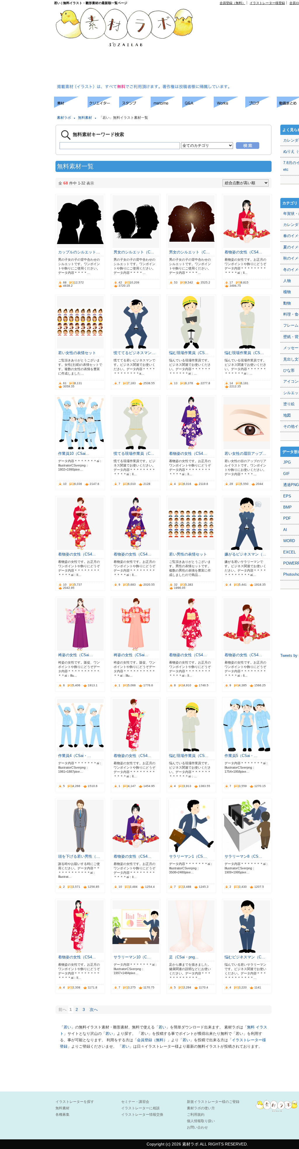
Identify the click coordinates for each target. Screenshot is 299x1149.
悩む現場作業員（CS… (188, 353)
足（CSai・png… (184, 957)
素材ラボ (64, 118)
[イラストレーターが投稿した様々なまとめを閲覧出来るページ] (166, 106)
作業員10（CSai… (73, 453)
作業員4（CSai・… (74, 755)
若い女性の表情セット (77, 353)
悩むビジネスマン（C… (245, 957)
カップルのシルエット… (79, 252)
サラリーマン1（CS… (188, 856)
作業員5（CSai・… (241, 755)
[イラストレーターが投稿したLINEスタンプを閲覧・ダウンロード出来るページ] (135, 106)
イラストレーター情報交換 (142, 1115)
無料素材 (85, 118)
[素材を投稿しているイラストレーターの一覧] (103, 106)
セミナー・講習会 (135, 1102)
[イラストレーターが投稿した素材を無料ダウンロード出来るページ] (71, 106)
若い (67, 1027)
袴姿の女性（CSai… (75, 655)
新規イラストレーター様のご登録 (213, 1102)
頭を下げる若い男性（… (79, 856)
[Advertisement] (251, 45)
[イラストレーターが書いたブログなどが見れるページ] (261, 106)
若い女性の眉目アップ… (245, 453)
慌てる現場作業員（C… (134, 453)
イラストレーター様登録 (267, 3)
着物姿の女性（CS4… (243, 252)
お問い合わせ (197, 1127)
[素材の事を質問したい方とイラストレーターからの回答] (198, 106)
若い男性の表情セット (188, 554)
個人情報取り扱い (201, 1121)
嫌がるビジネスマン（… (245, 554)
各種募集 (62, 1115)
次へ (94, 1009)
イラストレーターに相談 (140, 1108)
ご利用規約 (195, 1115)
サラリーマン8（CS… (243, 856)
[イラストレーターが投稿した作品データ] (229, 106)
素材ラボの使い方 (201, 1108)
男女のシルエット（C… (134, 252)
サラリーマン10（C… (132, 957)
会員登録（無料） (232, 3)
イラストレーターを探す (74, 1102)
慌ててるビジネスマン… (134, 353)
